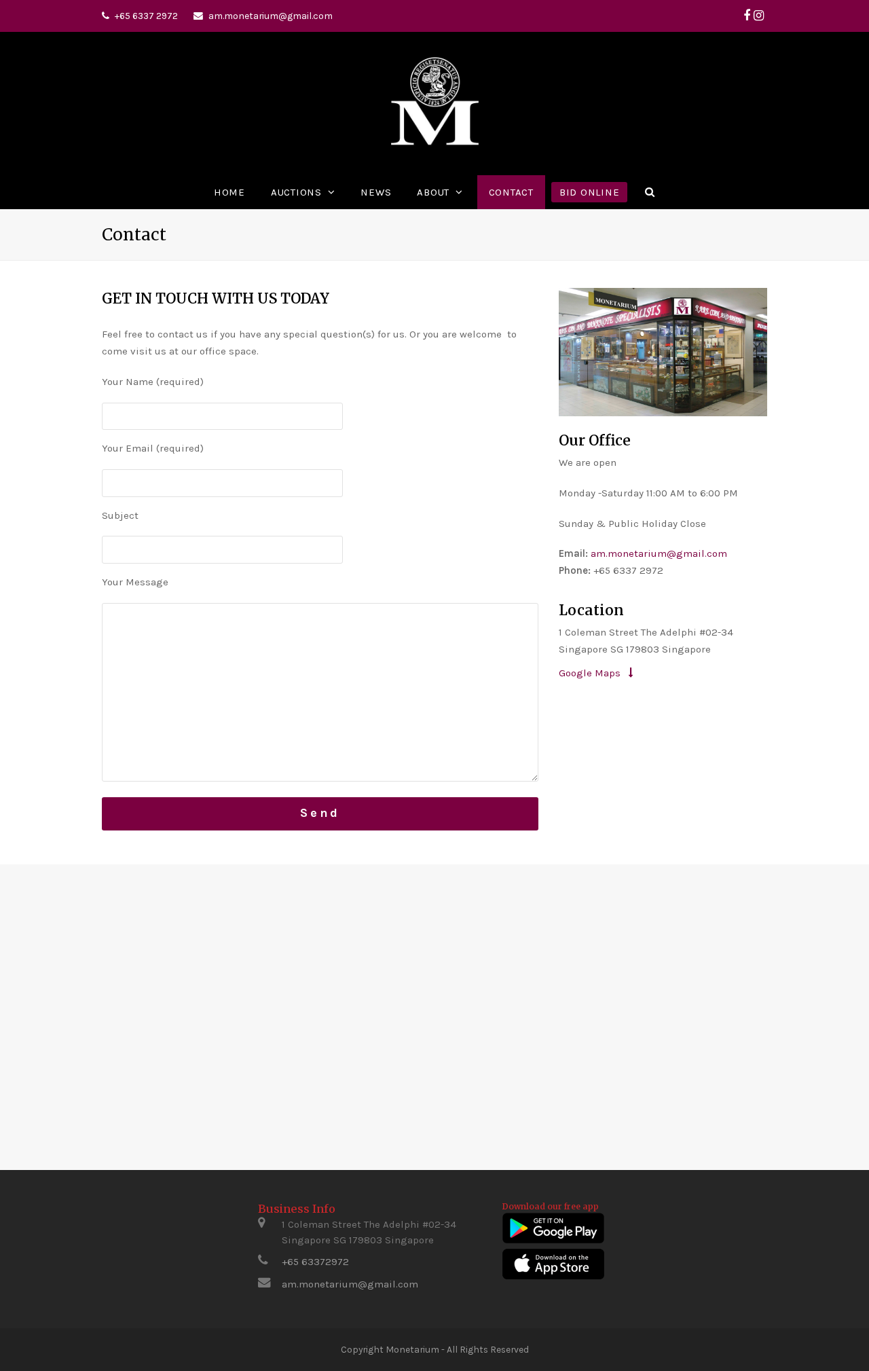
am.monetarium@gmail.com (270, 15)
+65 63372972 (315, 1262)
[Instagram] (759, 15)
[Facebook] (746, 15)
